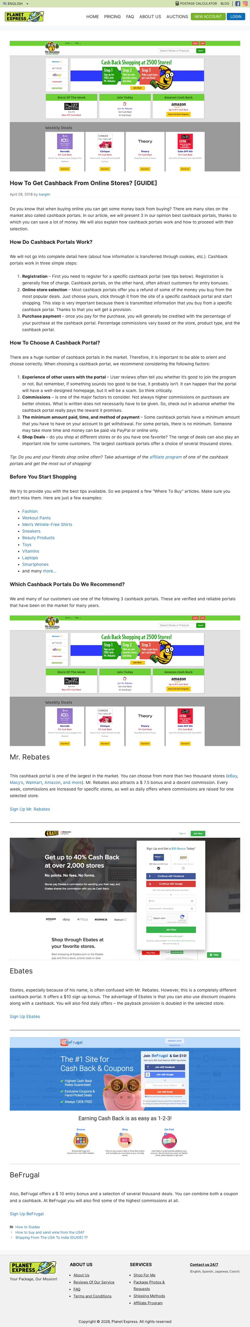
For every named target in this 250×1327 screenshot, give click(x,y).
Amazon (52, 782)
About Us (150, 16)
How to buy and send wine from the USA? (49, 1232)
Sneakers (31, 531)
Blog (225, 3)
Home (92, 16)
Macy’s (16, 782)
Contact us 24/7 (204, 1264)
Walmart (34, 782)
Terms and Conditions (92, 1296)
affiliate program (166, 457)
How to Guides (27, 1227)
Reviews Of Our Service (94, 1282)
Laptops (30, 557)
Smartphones (36, 564)
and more (72, 782)
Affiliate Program (148, 1303)
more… (49, 571)
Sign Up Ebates (25, 1016)
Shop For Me (145, 1275)
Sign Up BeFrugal (27, 1213)
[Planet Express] (24, 16)
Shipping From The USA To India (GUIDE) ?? (51, 1237)
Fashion (30, 511)
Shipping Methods (149, 1296)
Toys (26, 544)
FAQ (130, 16)
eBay (232, 775)
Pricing (112, 16)
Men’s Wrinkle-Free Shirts (47, 524)
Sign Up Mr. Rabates (30, 809)
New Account (208, 16)
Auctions (177, 16)
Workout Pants (36, 517)
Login (235, 16)
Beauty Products (38, 537)
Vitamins (30, 551)
